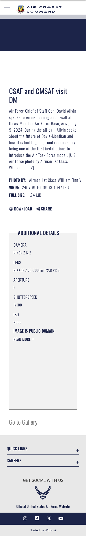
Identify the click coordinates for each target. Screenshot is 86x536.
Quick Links (17, 448)
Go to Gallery (23, 421)
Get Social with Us (43, 480)
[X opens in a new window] (49, 518)
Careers (14, 460)
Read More (22, 339)
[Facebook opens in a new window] (37, 518)
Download (22, 209)
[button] (7, 9)
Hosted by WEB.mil (43, 530)
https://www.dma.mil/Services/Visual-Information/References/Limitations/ (40, 401)
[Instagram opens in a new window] (25, 518)
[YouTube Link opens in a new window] (61, 518)
